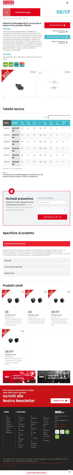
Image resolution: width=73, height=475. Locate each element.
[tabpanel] (36, 252)
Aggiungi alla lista (51, 217)
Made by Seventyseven (9, 465)
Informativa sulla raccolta (36, 473)
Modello (50, 198)
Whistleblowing (57, 463)
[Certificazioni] (62, 434)
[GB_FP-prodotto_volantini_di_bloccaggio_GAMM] (19, 72)
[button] (9, 123)
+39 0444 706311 (61, 424)
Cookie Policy (14, 463)
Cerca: (46, 117)
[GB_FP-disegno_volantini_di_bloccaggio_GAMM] (54, 72)
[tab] (36, 243)
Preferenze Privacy (24, 463)
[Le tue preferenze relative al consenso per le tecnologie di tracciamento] (69, 471)
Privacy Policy (6, 463)
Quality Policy (48, 463)
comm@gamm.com (63, 427)
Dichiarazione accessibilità (37, 463)
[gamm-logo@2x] (8, 1)
